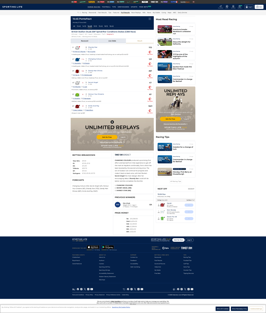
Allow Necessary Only (239, 308)
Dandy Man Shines (95, 71)
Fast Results (158, 260)
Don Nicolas (171, 210)
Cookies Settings (256, 308)
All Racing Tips (175, 181)
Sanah (169, 203)
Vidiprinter (158, 267)
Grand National (77, 263)
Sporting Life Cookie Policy (121, 307)
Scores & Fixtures (160, 263)
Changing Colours (95, 59)
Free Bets (157, 273)
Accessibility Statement (106, 273)
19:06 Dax (162, 194)
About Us (102, 257)
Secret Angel (93, 82)
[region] (133, 309)
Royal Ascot (76, 260)
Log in (123, 137)
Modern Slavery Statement (107, 276)
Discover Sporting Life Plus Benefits (111, 142)
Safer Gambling (135, 267)
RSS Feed (102, 280)
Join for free (178, 240)
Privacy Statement (100, 294)
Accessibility (134, 263)
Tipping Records (188, 273)
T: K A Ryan (134, 206)
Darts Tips (186, 267)
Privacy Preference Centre (113, 294)
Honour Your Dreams (96, 94)
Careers (101, 263)
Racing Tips (187, 257)
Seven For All (172, 217)
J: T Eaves (126, 206)
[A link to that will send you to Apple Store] (93, 248)
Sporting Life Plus (104, 267)
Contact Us (133, 257)
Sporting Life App (104, 270)
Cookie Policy (125, 294)
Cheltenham (76, 257)
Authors (101, 260)
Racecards (158, 257)
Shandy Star (92, 47)
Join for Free (107, 137)
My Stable (158, 270)
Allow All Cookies (222, 308)
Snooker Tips (187, 270)
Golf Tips (186, 263)
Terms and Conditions (78, 294)
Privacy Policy (89, 294)
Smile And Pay (93, 106)
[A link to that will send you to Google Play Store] (109, 248)
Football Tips (187, 260)
